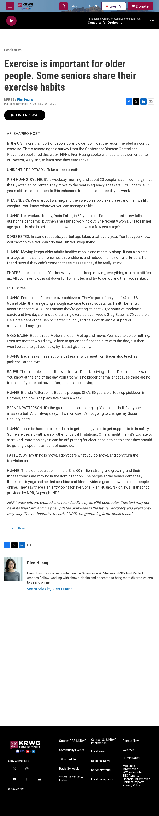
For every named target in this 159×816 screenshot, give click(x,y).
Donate (142, 6)
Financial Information (136, 779)
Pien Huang (25, 99)
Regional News (100, 760)
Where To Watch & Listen (71, 778)
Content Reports (133, 782)
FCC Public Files (133, 772)
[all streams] (153, 20)
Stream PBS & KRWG (72, 740)
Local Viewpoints (102, 779)
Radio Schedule (69, 768)
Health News (13, 50)
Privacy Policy (132, 785)
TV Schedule (67, 759)
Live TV (115, 6)
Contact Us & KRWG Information (103, 741)
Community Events (71, 750)
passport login (83, 6)
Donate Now (131, 740)
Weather (128, 750)
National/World (101, 770)
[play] (11, 20)
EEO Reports (131, 775)
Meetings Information (130, 767)
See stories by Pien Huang (50, 588)
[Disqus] (79, 670)
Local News (98, 751)
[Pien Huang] (13, 569)
